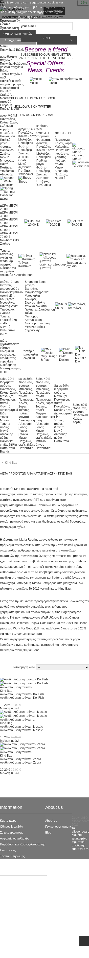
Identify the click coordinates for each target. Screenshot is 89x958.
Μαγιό (22, 164)
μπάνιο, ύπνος (9, 282)
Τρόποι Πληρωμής (12, 856)
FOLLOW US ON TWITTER (33, 106)
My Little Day (80, 359)
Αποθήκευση (33, 320)
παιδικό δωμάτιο (36, 306)
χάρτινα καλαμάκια (7, 349)
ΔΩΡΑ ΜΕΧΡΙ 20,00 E (9, 207)
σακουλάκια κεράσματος (8, 356)
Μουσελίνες (7, 302)
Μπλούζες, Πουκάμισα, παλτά (8, 399)
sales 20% (7, 379)
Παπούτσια (7, 448)
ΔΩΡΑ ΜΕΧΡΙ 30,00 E (9, 214)
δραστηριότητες (10, 368)
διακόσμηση (8, 365)
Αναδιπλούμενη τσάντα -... (17, 687)
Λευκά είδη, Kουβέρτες (7, 297)
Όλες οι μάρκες (10, 882)
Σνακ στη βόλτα (35, 302)
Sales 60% (80, 405)
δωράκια (29, 358)
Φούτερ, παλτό (60, 162)
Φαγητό (5, 327)
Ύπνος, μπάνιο (23, 432)
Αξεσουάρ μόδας (6, 435)
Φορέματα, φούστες (43, 141)
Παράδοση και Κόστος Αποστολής (22, 844)
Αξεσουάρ (6, 174)
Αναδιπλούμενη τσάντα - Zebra (20, 759)
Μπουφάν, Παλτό (7, 162)
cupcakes (6, 361)
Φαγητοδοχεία (9, 894)
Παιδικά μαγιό (5, 141)
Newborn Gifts (9, 240)
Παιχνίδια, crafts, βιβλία (8, 442)
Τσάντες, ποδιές (5, 425)
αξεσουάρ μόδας (78, 157)
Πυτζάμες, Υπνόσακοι (7, 169)
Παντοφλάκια (9, 306)
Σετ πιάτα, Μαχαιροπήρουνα (36, 290)
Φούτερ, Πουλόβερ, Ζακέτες (7, 150)
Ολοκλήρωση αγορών (17, 34)
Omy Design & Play (49, 358)
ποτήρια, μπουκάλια (30, 352)
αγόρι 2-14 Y (26, 129)
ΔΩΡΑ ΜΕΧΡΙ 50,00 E (9, 228)
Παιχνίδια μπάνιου (12, 292)
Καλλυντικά (7, 330)
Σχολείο (5, 313)
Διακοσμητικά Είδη (37, 323)
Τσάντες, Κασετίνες (6, 252)
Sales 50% (61, 385)
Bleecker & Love (11, 906)
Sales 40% (43, 379)
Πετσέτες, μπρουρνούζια (9, 287)
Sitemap (5, 862)
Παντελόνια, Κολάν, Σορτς (9, 120)
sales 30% (26, 379)
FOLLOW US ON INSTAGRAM (33, 115)
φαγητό (30, 285)
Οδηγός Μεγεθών (11, 826)
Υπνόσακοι (7, 309)
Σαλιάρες (31, 299)
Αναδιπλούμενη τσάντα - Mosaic (21, 726)
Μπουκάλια (32, 295)
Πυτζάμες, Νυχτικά (61, 176)
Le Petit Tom (8, 900)
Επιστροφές (8, 850)
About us (51, 820)
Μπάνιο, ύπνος (41, 442)
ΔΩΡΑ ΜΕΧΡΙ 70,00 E (9, 235)
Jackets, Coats (23, 158)
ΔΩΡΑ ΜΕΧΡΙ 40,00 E (9, 221)
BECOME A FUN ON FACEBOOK (33, 98)
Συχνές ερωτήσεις (11, 832)
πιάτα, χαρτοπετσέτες (9, 342)
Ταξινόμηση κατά (24, 667)
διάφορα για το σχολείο (8, 269)
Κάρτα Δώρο (8, 820)
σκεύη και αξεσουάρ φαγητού (6, 261)
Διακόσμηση (27, 420)
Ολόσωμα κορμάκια (6, 127)
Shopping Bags (35, 282)
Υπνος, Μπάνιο (5, 418)
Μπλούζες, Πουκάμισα (7, 134)
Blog (48, 832)
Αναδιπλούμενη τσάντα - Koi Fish (22, 694)
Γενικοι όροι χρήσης (58, 826)
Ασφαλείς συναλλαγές (14, 838)
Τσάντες (5, 316)
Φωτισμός (31, 316)
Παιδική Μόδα (9, 888)
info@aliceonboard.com (25, 951)
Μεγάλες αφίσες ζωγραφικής (35, 328)
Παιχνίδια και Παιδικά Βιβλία (19, 912)
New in (4, 157)
